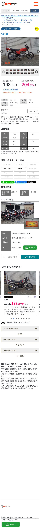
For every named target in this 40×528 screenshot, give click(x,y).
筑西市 (18, 233)
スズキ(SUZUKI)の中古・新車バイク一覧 (18, 20)
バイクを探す (8, 18)
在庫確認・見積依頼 (10, 89)
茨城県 (14, 233)
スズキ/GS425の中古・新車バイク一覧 (17, 22)
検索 (34, 10)
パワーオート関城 (10, 29)
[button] (1, 51)
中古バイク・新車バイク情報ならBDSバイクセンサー (19, 15)
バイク (5, 10)
